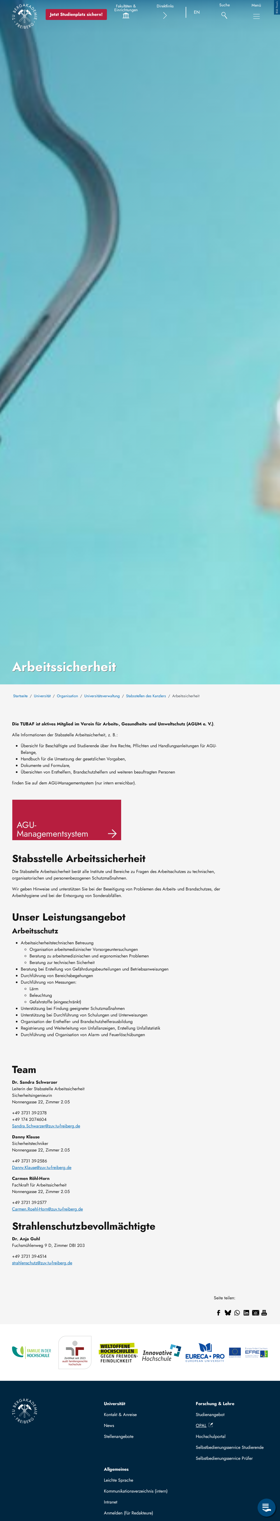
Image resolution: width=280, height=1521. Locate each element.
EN (197, 12)
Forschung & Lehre (215, 1403)
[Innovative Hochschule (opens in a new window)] (161, 1352)
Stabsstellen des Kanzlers (146, 696)
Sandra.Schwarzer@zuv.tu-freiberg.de (46, 1126)
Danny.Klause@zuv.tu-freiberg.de (41, 1167)
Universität (42, 696)
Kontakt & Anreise (120, 1414)
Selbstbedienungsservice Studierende (230, 1447)
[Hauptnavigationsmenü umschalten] (256, 16)
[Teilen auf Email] (255, 1312)
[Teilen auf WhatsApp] (237, 1312)
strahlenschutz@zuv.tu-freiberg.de (42, 1263)
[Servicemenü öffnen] (267, 1508)
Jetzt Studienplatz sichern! (76, 14)
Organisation (67, 696)
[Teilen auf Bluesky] (227, 1312)
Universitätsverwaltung (102, 696)
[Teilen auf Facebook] (218, 1312)
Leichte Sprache (118, 1480)
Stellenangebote (118, 1436)
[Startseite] (24, 16)
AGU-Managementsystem (52, 829)
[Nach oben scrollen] (267, 1485)
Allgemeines (116, 1469)
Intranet (110, 1502)
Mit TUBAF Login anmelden (132, 1514)
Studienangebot (210, 1414)
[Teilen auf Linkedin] (246, 1312)
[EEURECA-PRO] (205, 1352)
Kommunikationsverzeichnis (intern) (136, 1491)
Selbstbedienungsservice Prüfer (224, 1458)
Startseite (20, 696)
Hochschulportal (211, 1436)
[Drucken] (264, 1312)
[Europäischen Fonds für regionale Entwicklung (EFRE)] (248, 1352)
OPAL (201, 1425)
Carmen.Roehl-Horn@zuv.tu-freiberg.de (47, 1209)
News (109, 1425)
